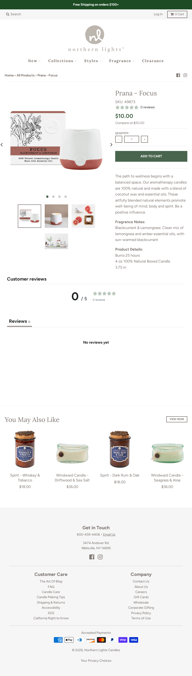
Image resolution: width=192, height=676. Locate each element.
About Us (141, 587)
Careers (141, 592)
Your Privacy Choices (96, 661)
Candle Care (51, 592)
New (32, 60)
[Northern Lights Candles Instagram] (185, 75)
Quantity (122, 133)
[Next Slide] (111, 145)
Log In (158, 14)
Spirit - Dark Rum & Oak (119, 475)
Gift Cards (141, 597)
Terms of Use (141, 618)
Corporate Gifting (141, 608)
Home (9, 75)
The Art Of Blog (51, 581)
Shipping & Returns (51, 603)
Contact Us (141, 581)
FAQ (51, 587)
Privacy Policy (141, 613)
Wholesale (141, 603)
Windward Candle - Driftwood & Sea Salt (72, 477)
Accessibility (51, 608)
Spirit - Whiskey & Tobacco (25, 477)
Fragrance (120, 60)
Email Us (109, 535)
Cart (175, 13)
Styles (91, 60)
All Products (26, 75)
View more (177, 419)
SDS (51, 613)
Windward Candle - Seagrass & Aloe (167, 477)
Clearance (153, 60)
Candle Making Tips (51, 597)
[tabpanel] (96, 362)
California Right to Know (51, 618)
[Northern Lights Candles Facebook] (178, 75)
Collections (61, 60)
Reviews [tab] (19, 321)
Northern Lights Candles (102, 650)
